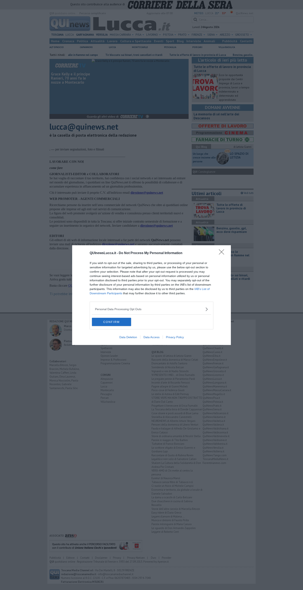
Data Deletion (128, 337)
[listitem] (151, 309)
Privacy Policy (175, 337)
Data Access (151, 337)
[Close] (223, 253)
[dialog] (151, 295)
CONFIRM (111, 322)
